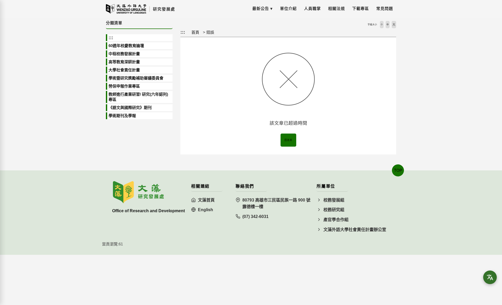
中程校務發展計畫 (124, 53)
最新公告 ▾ (262, 8)
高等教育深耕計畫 (124, 62)
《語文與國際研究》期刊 (130, 107)
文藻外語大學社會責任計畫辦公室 (354, 229)
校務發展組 (333, 200)
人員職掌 (312, 8)
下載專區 (360, 8)
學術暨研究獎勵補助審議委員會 (136, 78)
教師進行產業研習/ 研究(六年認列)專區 (138, 97)
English (205, 210)
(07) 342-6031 (255, 216)
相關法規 (336, 8)
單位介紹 (288, 8)
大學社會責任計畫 (124, 70)
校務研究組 (333, 210)
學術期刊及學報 (122, 115)
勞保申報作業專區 (124, 86)
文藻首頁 (206, 200)
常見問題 (384, 8)
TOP (398, 170)
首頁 (195, 32)
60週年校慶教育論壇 (126, 45)
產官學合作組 (336, 219)
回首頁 (288, 140)
